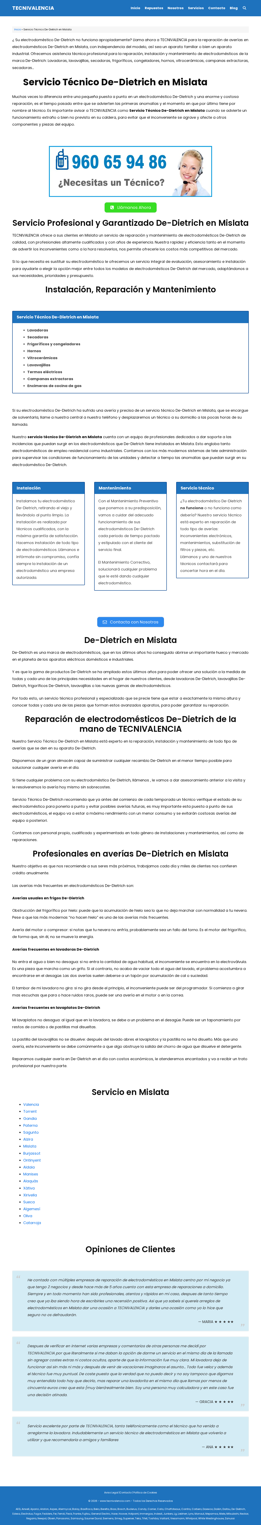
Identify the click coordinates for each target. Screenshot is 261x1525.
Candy (142, 1509)
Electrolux (27, 1513)
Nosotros (176, 8)
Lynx (191, 1513)
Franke (77, 1513)
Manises (30, 1174)
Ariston (44, 1509)
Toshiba (153, 1518)
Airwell (25, 1509)
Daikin (217, 1509)
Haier (114, 1513)
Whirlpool (191, 1518)
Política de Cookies (145, 1492)
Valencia (31, 1104)
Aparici (34, 1509)
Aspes (53, 1509)
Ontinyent (32, 1160)
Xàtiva (29, 1188)
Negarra (31, 1518)
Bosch (121, 1509)
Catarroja (32, 1222)
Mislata (29, 1146)
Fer (55, 1513)
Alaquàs (30, 1181)
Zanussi (230, 1518)
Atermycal (64, 1509)
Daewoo (208, 1509)
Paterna (30, 1125)
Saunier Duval (93, 1518)
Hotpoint (133, 1513)
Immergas (146, 1513)
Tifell (144, 1518)
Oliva (27, 1215)
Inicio (135, 8)
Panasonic (63, 1518)
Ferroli (61, 1513)
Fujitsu (86, 1513)
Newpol (42, 1518)
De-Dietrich (238, 1509)
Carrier (152, 1509)
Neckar (244, 1513)
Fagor (37, 1513)
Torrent (30, 1111)
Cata (160, 1509)
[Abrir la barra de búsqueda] (244, 8)
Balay (76, 1509)
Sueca (29, 1202)
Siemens (108, 1518)
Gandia (30, 1118)
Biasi (113, 1509)
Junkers (168, 1513)
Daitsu (226, 1509)
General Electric (100, 1513)
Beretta (105, 1509)
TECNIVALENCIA (33, 8)
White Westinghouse (211, 1518)
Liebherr (182, 1513)
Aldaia (29, 1167)
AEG (18, 1509)
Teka (138, 1518)
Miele (222, 1513)
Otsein (51, 1518)
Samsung (77, 1518)
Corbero (197, 1509)
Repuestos (154, 8)
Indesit (158, 1513)
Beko (97, 1509)
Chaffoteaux (172, 1509)
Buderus (131, 1509)
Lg (175, 1513)
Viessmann (177, 1518)
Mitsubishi (232, 1513)
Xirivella (30, 1195)
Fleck (69, 1513)
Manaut (199, 1513)
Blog (234, 8)
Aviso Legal (111, 1492)
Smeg (118, 1518)
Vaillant (164, 1518)
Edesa (16, 1513)
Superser (128, 1518)
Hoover (123, 1513)
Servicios (196, 8)
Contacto (216, 8)
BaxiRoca (87, 1509)
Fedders (47, 1513)
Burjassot (31, 1153)
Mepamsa (211, 1513)
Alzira (28, 1139)
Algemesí (31, 1208)
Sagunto (31, 1132)
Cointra (186, 1509)
